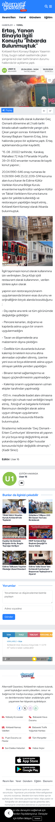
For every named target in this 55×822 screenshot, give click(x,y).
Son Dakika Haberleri (15, 748)
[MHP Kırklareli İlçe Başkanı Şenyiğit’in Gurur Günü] (41, 531)
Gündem (35, 17)
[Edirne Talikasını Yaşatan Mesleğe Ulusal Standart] (14, 557)
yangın (38, 128)
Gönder (9, 616)
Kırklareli (7, 119)
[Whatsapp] (35, 708)
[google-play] (27, 769)
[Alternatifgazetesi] (14, 7)
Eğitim (48, 17)
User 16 (23, 476)
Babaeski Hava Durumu (38, 719)
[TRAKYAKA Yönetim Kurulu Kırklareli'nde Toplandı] (14, 506)
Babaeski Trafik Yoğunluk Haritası (38, 729)
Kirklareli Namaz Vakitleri (11, 729)
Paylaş (9, 110)
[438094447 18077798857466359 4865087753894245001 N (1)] (27, 241)
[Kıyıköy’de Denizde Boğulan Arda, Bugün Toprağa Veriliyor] (14, 531)
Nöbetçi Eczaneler (14, 717)
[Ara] (46, 6)
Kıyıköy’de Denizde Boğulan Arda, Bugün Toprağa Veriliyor (12, 543)
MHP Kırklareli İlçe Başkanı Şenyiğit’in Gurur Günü (38, 543)
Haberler (7, 25)
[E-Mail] (21, 483)
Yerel (22, 17)
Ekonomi (47, 781)
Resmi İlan (9, 17)
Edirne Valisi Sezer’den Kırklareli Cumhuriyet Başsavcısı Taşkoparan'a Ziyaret (40, 570)
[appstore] (27, 760)
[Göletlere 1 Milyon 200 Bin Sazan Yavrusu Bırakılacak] (41, 506)
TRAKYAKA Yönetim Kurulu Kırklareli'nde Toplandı (12, 517)
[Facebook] (19, 708)
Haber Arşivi (38, 748)
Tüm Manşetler (39, 737)
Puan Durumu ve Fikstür (11, 739)
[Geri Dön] (8, 813)
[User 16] (9, 478)
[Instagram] (30, 708)
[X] (24, 708)
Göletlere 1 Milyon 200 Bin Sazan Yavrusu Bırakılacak (39, 517)
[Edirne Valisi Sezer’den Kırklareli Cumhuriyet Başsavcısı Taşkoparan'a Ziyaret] (41, 557)
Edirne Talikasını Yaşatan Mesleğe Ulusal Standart (14, 567)
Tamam (37, 819)
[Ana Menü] (50, 6)
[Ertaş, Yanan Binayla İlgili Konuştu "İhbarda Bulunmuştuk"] (27, 91)
